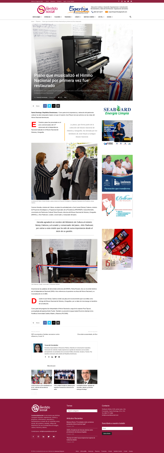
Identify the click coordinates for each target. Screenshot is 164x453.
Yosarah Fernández (41, 97)
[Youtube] (131, 1)
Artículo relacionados (38, 366)
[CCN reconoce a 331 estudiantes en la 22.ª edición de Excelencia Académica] (41, 377)
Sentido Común (89, 17)
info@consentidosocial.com (48, 431)
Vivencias (47, 17)
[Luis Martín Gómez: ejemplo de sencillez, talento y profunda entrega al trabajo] (87, 377)
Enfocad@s (36, 17)
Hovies (109, 17)
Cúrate (77, 17)
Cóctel (100, 17)
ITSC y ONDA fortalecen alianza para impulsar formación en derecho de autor (64, 387)
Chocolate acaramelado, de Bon (87, 334)
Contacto (59, 1)
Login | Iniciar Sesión (68, 1)
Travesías (68, 17)
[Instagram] (121, 1)
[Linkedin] (125, 1)
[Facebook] (118, 1)
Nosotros (53, 1)
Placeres (57, 17)
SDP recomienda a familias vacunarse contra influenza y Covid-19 (45, 335)
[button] (130, 17)
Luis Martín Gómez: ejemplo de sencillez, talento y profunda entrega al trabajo (85, 387)
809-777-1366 (108, 413)
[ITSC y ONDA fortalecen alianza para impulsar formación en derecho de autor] (64, 377)
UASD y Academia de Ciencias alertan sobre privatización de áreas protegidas (80, 431)
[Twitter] (128, 1)
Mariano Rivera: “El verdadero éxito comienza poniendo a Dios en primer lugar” (80, 423)
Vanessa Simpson (59, 451)
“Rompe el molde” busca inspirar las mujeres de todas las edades (81, 439)
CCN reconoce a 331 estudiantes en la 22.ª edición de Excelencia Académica (41, 387)
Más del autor (51, 366)
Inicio (47, 1)
